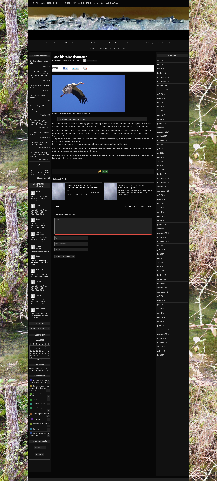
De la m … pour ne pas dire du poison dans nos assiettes (39, 388)
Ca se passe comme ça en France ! (38, 97)
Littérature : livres (39, 404)
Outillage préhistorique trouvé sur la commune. (162, 43)
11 (34, 351)
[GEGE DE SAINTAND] (84, 61)
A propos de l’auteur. (79, 43)
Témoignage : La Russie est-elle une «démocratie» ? (39, 315)
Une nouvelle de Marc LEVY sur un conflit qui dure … (108, 48)
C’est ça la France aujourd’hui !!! (39, 62)
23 (48, 353)
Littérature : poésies (40, 408)
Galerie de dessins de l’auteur (101, 43)
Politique (37, 419)
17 (31, 353)
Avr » (42, 359)
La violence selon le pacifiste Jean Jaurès (39, 143)
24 (31, 355)
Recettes (36, 429)
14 (42, 351)
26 (37, 355)
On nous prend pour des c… (39, 415)
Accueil (44, 43)
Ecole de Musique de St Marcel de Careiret (39, 275)
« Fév (37, 359)
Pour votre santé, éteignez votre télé (39, 133)
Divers (35, 399)
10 (31, 351)
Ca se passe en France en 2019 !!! (39, 86)
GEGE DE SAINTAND (83, 185)
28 (42, 355)
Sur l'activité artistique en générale (39, 434)
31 (31, 357)
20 (40, 353)
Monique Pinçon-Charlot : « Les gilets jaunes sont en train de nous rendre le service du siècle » (39, 109)
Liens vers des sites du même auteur (128, 43)
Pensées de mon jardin (41, 423)
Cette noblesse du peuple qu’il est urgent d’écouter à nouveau (39, 155)
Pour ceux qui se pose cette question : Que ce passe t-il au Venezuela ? (39, 122)
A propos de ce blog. (61, 43)
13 (40, 351)
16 (48, 351)
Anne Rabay (40, 309)
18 (34, 353)
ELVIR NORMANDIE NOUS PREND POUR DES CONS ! (39, 198)
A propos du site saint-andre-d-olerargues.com (39, 381)
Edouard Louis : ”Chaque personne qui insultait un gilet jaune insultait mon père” (39, 74)
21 (42, 353)
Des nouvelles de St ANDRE (38, 395)
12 (37, 351)
